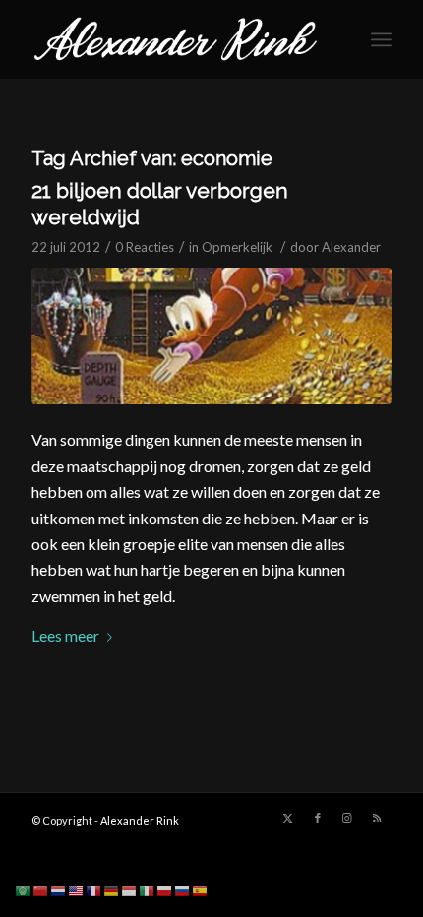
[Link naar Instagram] (347, 817)
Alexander (351, 247)
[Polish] (165, 889)
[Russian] (183, 889)
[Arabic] (23, 889)
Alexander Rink (139, 820)
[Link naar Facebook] (317, 817)
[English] (77, 889)
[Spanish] (201, 889)
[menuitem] (381, 39)
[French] (94, 889)
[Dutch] (59, 889)
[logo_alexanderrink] (175, 39)
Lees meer (65, 635)
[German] (112, 889)
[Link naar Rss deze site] (377, 817)
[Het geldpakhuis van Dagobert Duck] (211, 336)
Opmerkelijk (237, 247)
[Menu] (381, 39)
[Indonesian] (130, 889)
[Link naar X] (288, 817)
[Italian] (147, 889)
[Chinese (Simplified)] (41, 889)
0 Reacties (144, 247)
